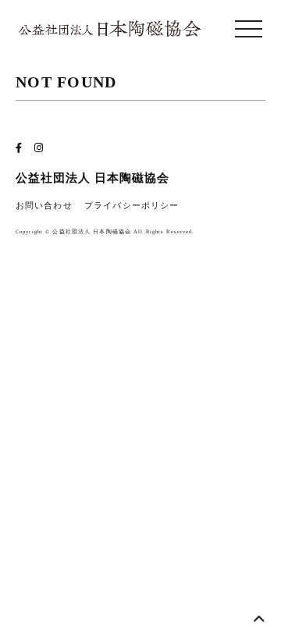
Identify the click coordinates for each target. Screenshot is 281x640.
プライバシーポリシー (131, 206)
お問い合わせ (44, 206)
